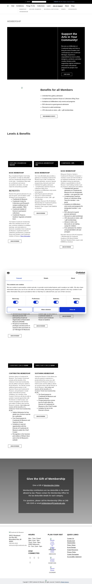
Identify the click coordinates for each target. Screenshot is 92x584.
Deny (19, 309)
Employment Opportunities (71, 542)
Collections (41, 6)
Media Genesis (65, 582)
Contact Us (70, 538)
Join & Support (58, 6)
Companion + (71, 163)
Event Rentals (71, 547)
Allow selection (46, 309)
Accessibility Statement (74, 556)
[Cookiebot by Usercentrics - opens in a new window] (77, 273)
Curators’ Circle (20, 365)
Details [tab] (46, 278)
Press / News (71, 545)
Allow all (72, 309)
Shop (27, 1)
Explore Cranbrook (35, 9)
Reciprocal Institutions (51, 9)
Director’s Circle (46, 365)
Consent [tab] (19, 278)
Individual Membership (46, 164)
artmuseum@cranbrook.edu (18, 545)
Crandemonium (23, 11)
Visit (12, 6)
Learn (49, 6)
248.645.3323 (13, 543)
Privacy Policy (71, 552)
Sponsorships (72, 9)
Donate (63, 9)
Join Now (67, 74)
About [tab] (73, 278)
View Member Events (49, 116)
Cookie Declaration (73, 554)
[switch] (35, 302)
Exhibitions (20, 6)
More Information (25, 236)
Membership (22, 9)
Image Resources (72, 550)
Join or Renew (14, 241)
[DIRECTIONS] (52, 542)
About (67, 6)
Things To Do (30, 6)
